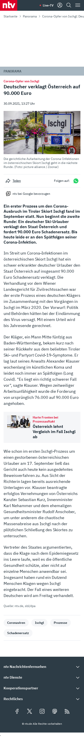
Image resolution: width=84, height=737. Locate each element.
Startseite (10, 16)
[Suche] (68, 5)
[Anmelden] (59, 5)
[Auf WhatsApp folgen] (75, 180)
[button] (42, 140)
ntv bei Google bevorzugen (31, 194)
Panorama (30, 16)
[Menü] (77, 5)
